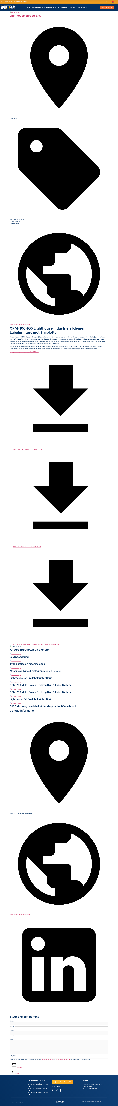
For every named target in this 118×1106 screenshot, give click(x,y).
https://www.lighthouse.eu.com (20, 324)
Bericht (12, 1039)
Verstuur (17, 1067)
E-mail (12, 1030)
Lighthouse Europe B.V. (25, 15)
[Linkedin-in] (53, 1090)
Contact (91, 2)
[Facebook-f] (60, 1090)
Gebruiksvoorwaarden (62, 1059)
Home (28, 7)
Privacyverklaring (47, 1059)
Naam (12, 1021)
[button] (107, 7)
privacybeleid (97, 1101)
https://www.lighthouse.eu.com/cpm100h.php (24, 352)
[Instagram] (56, 1090)
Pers (97, 2)
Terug (15, 1073)
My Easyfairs (105, 2)
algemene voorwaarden (88, 1101)
